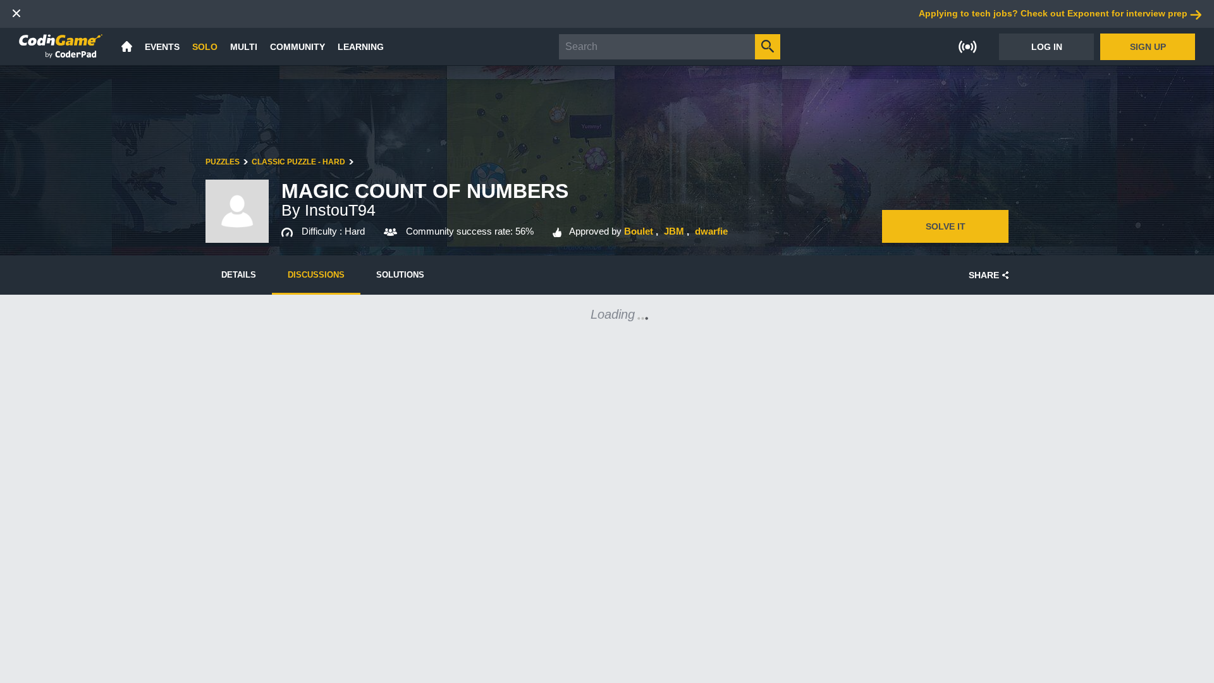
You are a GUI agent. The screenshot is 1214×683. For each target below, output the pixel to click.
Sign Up (1148, 47)
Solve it (946, 226)
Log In (1046, 47)
